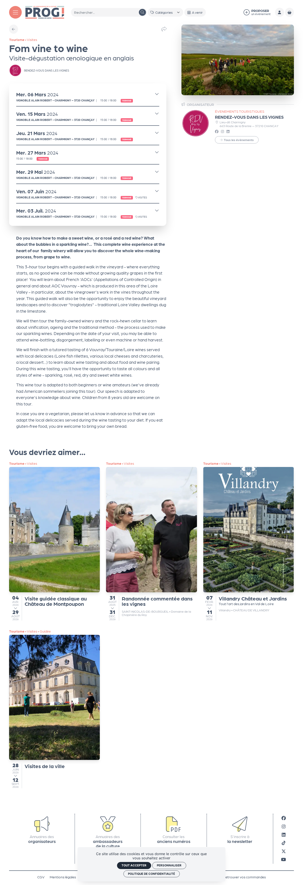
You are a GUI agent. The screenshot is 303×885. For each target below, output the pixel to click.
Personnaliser (169, 865)
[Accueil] (44, 12)
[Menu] (15, 12)
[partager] (164, 29)
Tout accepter (134, 865)
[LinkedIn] (283, 834)
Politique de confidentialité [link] (151, 873)
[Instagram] (283, 826)
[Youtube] (283, 859)
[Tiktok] (283, 842)
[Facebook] (283, 817)
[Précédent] (13, 29)
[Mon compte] (279, 12)
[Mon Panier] (289, 12)
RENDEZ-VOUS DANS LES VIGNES (249, 116)
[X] (283, 851)
